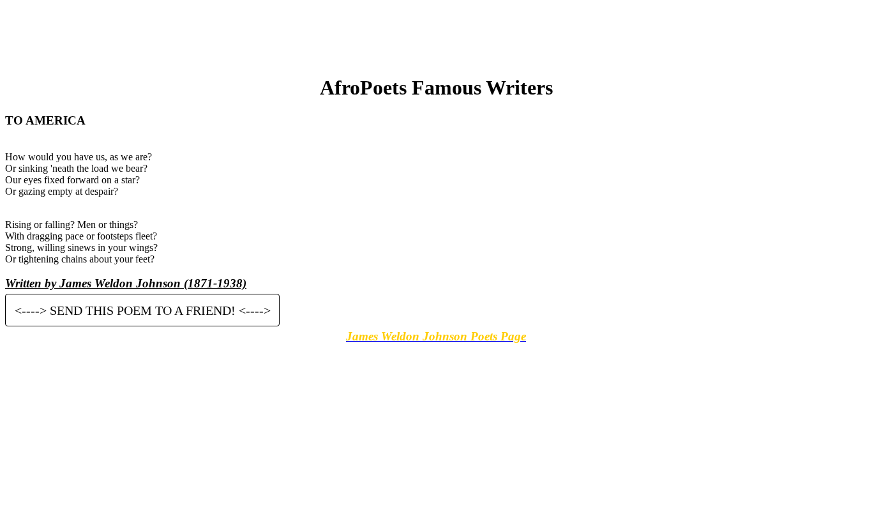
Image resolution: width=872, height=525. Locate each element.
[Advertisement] (436, 34)
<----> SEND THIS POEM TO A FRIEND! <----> (143, 310)
